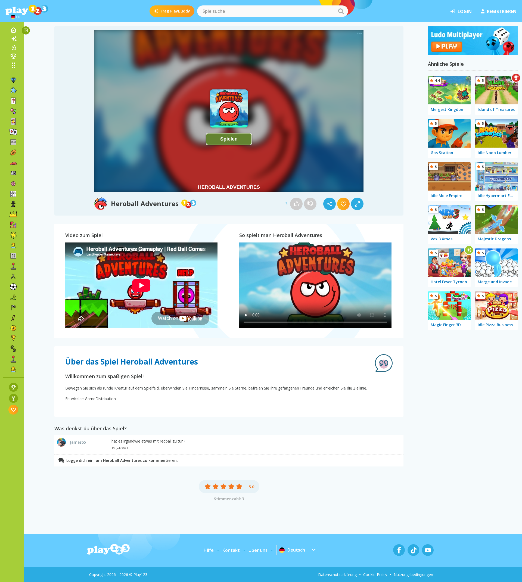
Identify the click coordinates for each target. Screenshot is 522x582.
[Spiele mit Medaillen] (13, 398)
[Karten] (13, 121)
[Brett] (13, 173)
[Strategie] (13, 214)
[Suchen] (341, 11)
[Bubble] (13, 111)
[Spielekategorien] (13, 65)
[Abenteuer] (13, 328)
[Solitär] (13, 132)
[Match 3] (13, 80)
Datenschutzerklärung (337, 574)
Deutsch (296, 550)
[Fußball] (13, 287)
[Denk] (13, 183)
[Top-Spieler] (13, 56)
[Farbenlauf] (473, 53)
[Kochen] (13, 338)
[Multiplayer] (13, 359)
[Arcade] (13, 266)
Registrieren (502, 11)
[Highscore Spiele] (13, 387)
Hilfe (209, 550)
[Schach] (13, 204)
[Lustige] (13, 235)
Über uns (258, 550)
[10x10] (13, 142)
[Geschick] (13, 318)
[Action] (13, 276)
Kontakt (231, 550)
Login (465, 11)
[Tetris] (13, 225)
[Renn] (13, 307)
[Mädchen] (13, 369)
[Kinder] (13, 245)
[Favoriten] (13, 409)
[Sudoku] (13, 194)
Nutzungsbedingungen (413, 574)
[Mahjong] (13, 101)
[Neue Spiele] (13, 39)
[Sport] (13, 152)
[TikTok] (413, 550)
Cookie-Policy (375, 574)
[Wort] (13, 256)
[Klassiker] (13, 297)
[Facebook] (399, 550)
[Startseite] (13, 30)
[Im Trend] (13, 47)
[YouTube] (428, 550)
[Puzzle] (13, 90)
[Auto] (13, 163)
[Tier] (13, 349)
